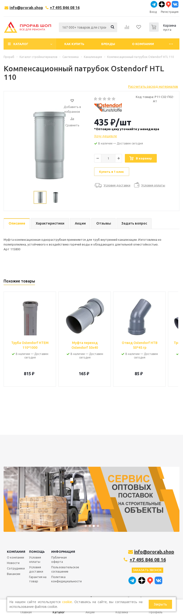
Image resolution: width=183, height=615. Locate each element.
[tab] (17, 223)
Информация (63, 551)
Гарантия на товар (37, 579)
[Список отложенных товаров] (139, 28)
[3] (104, 99)
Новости (13, 562)
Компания (16, 551)
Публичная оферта (59, 559)
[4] (109, 99)
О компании (15, 557)
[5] (114, 99)
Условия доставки (36, 569)
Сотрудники (16, 568)
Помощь (37, 551)
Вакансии (13, 573)
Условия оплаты (35, 559)
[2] (100, 99)
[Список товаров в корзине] (163, 30)
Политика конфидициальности (66, 579)
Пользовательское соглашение (65, 569)
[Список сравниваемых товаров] (127, 28)
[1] (95, 99)
